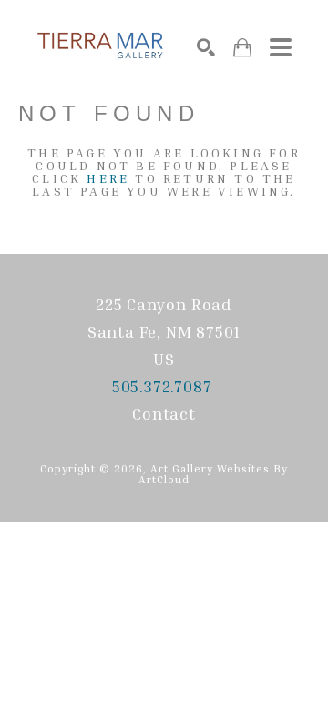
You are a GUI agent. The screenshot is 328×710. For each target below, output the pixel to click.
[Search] (206, 47)
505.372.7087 (164, 386)
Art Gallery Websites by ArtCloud (213, 474)
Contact (164, 413)
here (108, 178)
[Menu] (281, 47)
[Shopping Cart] (242, 47)
